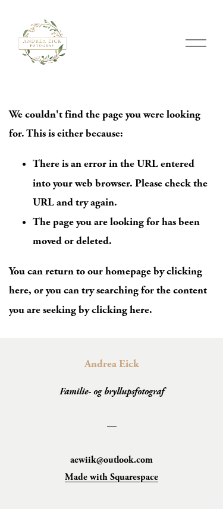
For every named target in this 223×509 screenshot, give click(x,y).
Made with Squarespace (111, 477)
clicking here (120, 309)
